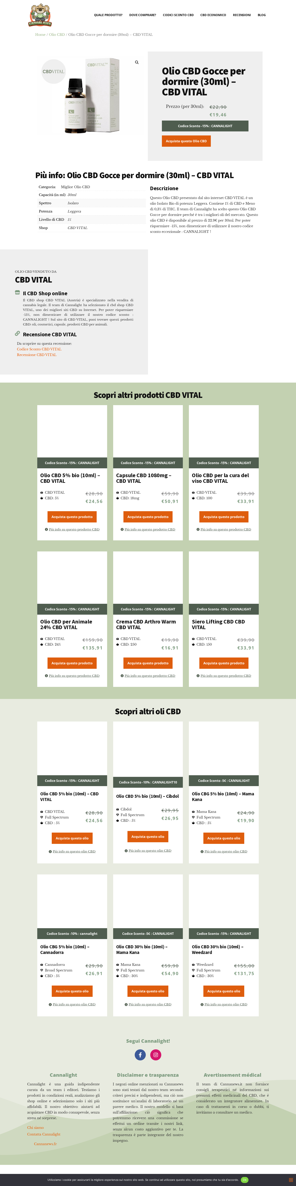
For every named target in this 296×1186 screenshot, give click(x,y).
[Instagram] (155, 1054)
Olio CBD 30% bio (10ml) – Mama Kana (142, 949)
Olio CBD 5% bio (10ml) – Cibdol (147, 796)
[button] (137, 62)
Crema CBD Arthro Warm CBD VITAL (146, 624)
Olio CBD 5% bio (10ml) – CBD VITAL (70, 478)
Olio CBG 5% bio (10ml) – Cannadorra (64, 949)
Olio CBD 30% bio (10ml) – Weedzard (217, 949)
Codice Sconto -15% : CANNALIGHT (205, 126)
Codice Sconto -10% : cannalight (72, 933)
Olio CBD (57, 35)
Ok (244, 1179)
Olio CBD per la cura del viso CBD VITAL (220, 478)
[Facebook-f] (140, 1054)
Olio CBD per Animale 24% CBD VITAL (66, 624)
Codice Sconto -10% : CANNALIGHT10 (148, 782)
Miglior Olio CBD (75, 187)
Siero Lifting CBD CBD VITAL (218, 624)
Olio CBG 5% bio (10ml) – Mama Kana (223, 796)
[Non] (291, 1180)
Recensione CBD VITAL (50, 334)
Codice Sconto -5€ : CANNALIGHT (224, 780)
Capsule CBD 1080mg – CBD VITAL (143, 478)
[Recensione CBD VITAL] (17, 333)
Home (40, 35)
